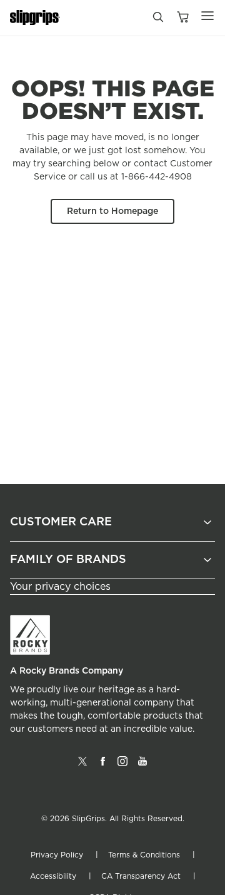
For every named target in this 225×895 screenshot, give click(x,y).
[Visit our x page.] (82, 766)
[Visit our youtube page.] (142, 766)
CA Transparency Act (141, 876)
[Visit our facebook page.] (102, 766)
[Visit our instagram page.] (122, 766)
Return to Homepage (112, 211)
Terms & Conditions (144, 855)
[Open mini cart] (182, 18)
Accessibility (53, 876)
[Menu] (207, 15)
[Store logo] (35, 18)
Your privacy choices (60, 587)
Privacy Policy (57, 855)
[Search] (157, 20)
